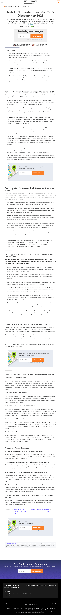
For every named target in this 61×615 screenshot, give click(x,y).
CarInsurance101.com (20, 603)
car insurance (21, 95)
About (5, 593)
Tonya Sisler (44, 44)
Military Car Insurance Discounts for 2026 (40, 510)
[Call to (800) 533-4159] (58, 2)
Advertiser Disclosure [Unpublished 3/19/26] (17, 593)
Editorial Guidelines (11, 543)
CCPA (35, 604)
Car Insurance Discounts (26, 6)
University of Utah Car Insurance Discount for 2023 (20, 511)
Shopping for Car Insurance (12, 6)
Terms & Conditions (29, 604)
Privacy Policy (53, 603)
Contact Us (31, 593)
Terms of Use (39, 39)
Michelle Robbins (25, 44)
